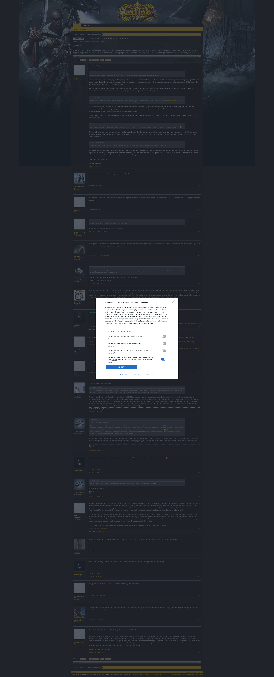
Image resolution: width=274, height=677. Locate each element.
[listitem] (137, 331)
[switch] (163, 336)
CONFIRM (122, 367)
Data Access (137, 375)
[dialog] (137, 338)
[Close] (174, 302)
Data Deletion (125, 375)
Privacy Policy (149, 375)
